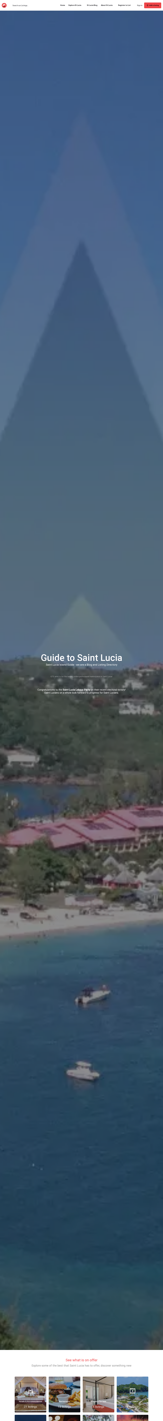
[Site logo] (4, 5)
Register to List (124, 5)
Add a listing (154, 5)
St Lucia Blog (92, 5)
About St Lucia (107, 5)
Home (62, 5)
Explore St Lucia (74, 5)
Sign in (139, 5)
